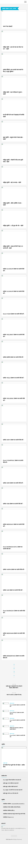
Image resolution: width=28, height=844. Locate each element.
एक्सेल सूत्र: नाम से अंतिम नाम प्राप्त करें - (11, 783)
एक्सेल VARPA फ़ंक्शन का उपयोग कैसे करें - (14, 569)
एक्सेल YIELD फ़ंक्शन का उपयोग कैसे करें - (13, 378)
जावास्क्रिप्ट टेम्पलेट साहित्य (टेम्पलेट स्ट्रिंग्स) (11, 807)
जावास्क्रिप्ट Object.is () (8, 817)
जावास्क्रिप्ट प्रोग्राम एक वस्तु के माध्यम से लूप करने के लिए (14, 813)
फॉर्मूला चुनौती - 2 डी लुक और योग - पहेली (13, 225)
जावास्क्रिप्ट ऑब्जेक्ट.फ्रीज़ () (8, 810)
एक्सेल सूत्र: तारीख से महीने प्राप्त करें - (10, 786)
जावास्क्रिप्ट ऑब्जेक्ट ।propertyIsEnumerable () (13, 803)
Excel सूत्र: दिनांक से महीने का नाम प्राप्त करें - (12, 779)
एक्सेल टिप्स (5, 763)
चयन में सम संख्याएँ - (8, 26)
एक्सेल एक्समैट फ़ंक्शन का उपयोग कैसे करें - (13, 357)
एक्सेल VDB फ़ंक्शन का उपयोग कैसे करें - (13, 503)
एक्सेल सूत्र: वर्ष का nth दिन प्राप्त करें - (11, 793)
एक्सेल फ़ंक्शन (12, 703)
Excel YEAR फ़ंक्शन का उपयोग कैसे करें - (13, 314)
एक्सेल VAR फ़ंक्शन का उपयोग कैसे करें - (13, 590)
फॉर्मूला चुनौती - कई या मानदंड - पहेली (12, 182)
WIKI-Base (8, 839)
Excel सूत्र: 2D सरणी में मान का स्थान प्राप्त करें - (13, 789)
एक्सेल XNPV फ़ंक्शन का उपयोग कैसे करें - (13, 440)
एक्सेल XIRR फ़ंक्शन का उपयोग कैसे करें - (13, 483)
